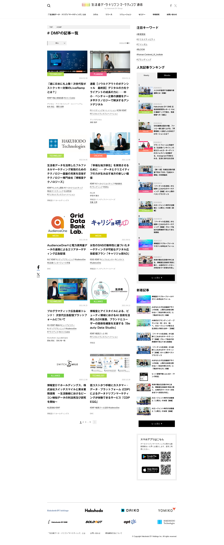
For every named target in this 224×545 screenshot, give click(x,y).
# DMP (59, 27)
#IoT (49, 259)
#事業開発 (141, 34)
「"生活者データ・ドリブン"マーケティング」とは (66, 14)
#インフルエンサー (107, 259)
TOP (51, 27)
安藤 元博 (93, 202)
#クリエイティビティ (146, 39)
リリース (109, 14)
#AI (48, 325)
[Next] (95, 422)
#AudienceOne (80, 259)
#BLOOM (141, 49)
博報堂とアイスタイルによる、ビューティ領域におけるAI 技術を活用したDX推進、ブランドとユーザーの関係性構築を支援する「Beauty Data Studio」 (110, 319)
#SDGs (106, 187)
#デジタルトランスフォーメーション (104, 114)
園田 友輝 (60, 107)
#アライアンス (52, 332)
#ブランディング (96, 187)
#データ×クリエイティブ (73, 188)
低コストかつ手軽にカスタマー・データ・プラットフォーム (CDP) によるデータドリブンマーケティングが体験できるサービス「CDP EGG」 (110, 393)
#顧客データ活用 (101, 408)
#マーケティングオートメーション (103, 110)
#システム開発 (57, 188)
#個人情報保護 (57, 98)
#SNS (92, 259)
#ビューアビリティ (67, 325)
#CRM (119, 110)
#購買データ (99, 333)
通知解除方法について (113, 533)
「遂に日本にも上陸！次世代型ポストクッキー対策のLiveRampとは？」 (66, 87)
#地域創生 (118, 184)
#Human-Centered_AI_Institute (150, 54)
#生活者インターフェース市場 (58, 263)
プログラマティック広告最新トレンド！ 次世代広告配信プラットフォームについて (67, 315)
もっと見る (155, 278)
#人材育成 (67, 191)
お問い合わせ (172, 14)
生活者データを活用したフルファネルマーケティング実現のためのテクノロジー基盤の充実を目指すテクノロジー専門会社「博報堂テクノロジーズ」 (66, 173)
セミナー (142, 14)
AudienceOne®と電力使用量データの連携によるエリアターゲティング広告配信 (67, 249)
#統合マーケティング (55, 191)
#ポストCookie (69, 98)
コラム (95, 14)
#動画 (57, 325)
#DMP (49, 98)
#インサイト (119, 259)
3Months (167, 75)
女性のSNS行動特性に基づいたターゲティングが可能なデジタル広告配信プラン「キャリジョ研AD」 (110, 249)
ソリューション (125, 14)
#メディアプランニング (65, 259)
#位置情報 (51, 408)
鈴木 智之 (50, 107)
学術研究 (156, 14)
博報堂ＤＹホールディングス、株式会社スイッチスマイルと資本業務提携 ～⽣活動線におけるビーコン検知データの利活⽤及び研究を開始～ (66, 393)
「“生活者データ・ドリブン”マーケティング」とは (66, 533)
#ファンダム (142, 44)
